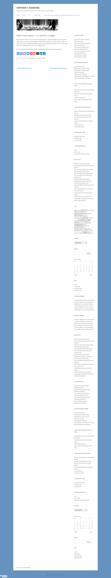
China (85, 217)
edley (81, 221)
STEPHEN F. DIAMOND (27, 7)
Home (17, 15)
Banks (89, 213)
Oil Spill (90, 229)
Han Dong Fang (77, 226)
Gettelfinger (88, 222)
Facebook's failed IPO (79, 45)
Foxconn (87, 221)
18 (80, 269)
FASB (83, 221)
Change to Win (78, 217)
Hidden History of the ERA (80, 74)
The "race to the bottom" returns (82, 51)
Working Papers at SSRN (80, 56)
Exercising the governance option (82, 43)
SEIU (81, 230)
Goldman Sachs (78, 225)
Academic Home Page (79, 136)
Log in (75, 284)
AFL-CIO (84, 210)
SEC (79, 230)
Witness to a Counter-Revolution (82, 163)
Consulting (37, 15)
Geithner (77, 223)
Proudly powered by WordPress (23, 567)
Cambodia (85, 215)
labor (89, 228)
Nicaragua (82, 229)
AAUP (75, 150)
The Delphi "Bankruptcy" (80, 53)
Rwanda (76, 230)
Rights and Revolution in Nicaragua (82, 78)
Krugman (86, 228)
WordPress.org (77, 290)
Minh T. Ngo (77, 152)
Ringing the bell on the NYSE (81, 49)
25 (80, 271)
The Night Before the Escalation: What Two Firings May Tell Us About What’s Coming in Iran (83, 175)
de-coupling (76, 221)
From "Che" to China (79, 72)
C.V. (30, 15)
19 (83, 269)
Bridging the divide (78, 41)
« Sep (75, 275)
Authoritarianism (81, 211)
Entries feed (77, 286)
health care (83, 226)
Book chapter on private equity (81, 70)
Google (84, 225)
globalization (79, 224)
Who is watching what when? (58, 68)
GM (85, 224)
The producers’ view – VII (23, 68)
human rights (78, 228)
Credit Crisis (84, 219)
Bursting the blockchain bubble (81, 179)
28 (89, 271)
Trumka (79, 233)
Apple (75, 211)
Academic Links (77, 210)
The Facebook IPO (78, 124)
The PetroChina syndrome (80, 55)
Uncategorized (31, 58)
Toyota (75, 232)
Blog (24, 15)
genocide (82, 222)
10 (77, 267)
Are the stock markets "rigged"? (81, 39)
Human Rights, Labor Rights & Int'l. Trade (84, 76)
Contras (76, 220)
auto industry (80, 213)
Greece (88, 225)
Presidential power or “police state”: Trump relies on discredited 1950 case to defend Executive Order (84, 198)
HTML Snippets (49, 574)
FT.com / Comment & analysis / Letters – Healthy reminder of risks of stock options (38, 49)
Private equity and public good (81, 47)
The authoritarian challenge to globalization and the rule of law (62, 15)
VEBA (89, 233)
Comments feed (78, 288)
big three (78, 215)
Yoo (92, 232)
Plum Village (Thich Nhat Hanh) (81, 154)
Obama (86, 229)
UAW (84, 232)
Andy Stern (91, 210)
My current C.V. (78, 140)
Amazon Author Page (79, 66)
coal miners (91, 217)
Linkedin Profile (78, 138)
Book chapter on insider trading (81, 68)
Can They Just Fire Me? (79, 97)
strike (92, 230)
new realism (76, 229)
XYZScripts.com (62, 574)
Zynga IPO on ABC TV (79, 126)
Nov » (91, 275)
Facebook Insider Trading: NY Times (82, 115)
